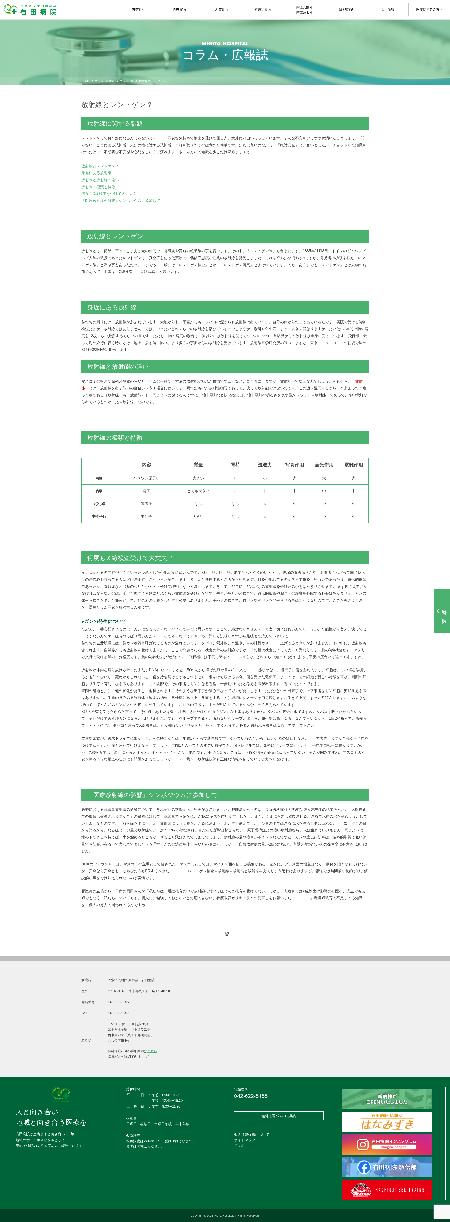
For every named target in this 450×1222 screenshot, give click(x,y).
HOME (85, 81)
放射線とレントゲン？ (153, 81)
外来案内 (179, 9)
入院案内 (221, 9)
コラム (239, 1145)
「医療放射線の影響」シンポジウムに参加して (120, 201)
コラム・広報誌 (105, 81)
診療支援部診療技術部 (304, 9)
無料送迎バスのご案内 (278, 1116)
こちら (152, 1051)
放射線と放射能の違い (100, 180)
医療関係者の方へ (429, 9)
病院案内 (138, 9)
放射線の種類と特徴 (98, 187)
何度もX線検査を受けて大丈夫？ (108, 194)
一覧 (225, 934)
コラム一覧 (127, 81)
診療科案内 (263, 9)
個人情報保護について (251, 1134)
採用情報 (387, 9)
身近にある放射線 (96, 173)
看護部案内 (346, 9)
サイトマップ (244, 1140)
